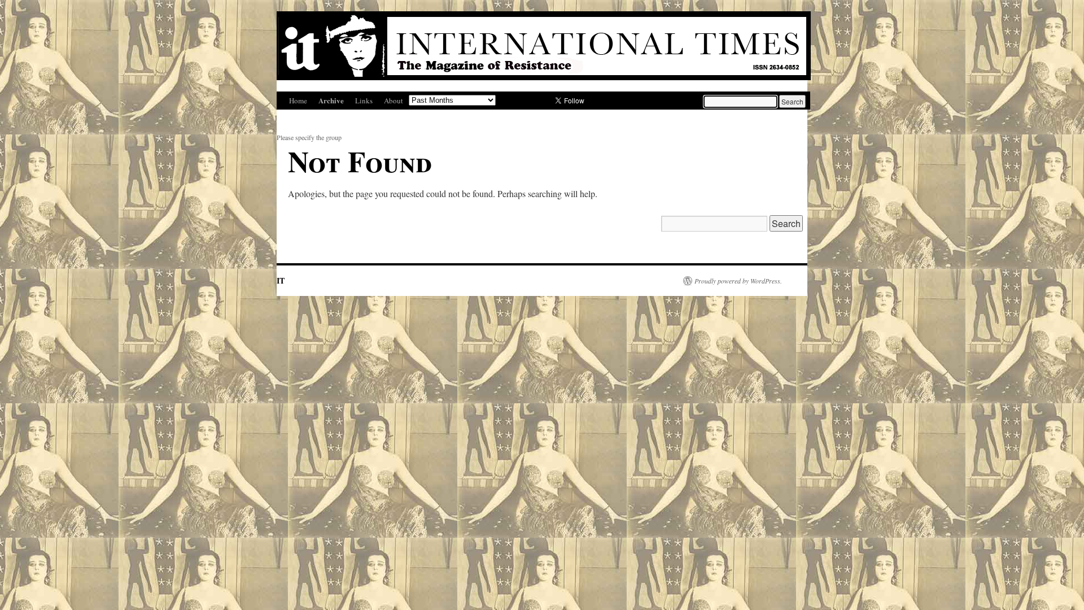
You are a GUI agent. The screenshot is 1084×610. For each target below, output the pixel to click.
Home (298, 100)
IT (281, 280)
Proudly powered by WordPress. (738, 280)
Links (364, 100)
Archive (331, 100)
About (393, 100)
